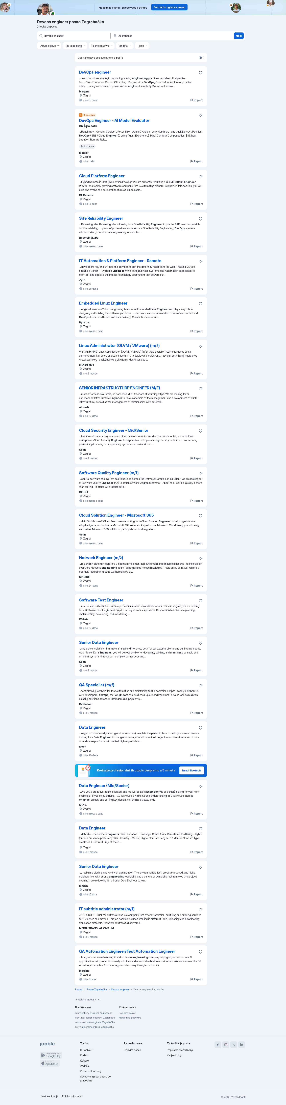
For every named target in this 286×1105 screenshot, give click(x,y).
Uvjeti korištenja (49, 1096)
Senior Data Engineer (98, 642)
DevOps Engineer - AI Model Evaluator (114, 120)
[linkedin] (241, 1044)
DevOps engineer (95, 72)
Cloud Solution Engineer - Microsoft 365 (116, 515)
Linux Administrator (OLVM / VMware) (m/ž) (119, 345)
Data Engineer (92, 727)
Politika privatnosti (72, 1096)
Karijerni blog (174, 1055)
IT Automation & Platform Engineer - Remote (120, 260)
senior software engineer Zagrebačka (95, 1022)
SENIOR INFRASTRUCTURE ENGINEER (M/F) (119, 388)
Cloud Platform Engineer (102, 175)
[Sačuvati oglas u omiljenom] (200, 72)
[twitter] (233, 1044)
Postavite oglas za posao (169, 7)
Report (198, 100)
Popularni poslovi (127, 1013)
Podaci (84, 1055)
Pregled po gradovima (130, 1017)
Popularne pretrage (86, 999)
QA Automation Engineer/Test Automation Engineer (127, 951)
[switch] (201, 57)
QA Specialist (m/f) (96, 684)
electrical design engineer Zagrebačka (95, 1017)
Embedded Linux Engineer (103, 303)
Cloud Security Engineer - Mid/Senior (113, 430)
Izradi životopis (191, 770)
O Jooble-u (86, 1050)
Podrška (85, 1066)
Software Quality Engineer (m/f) (109, 472)
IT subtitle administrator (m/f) (107, 909)
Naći (239, 35)
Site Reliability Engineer (101, 218)
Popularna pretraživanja (180, 1050)
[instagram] (225, 1044)
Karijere (84, 1060)
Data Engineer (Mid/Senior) (104, 785)
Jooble (242, 1097)
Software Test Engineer (101, 600)
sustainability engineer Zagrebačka (93, 1013)
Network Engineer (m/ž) (101, 557)
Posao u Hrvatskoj (90, 1071)
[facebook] (218, 1044)
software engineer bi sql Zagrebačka (94, 1026)
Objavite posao (132, 1050)
